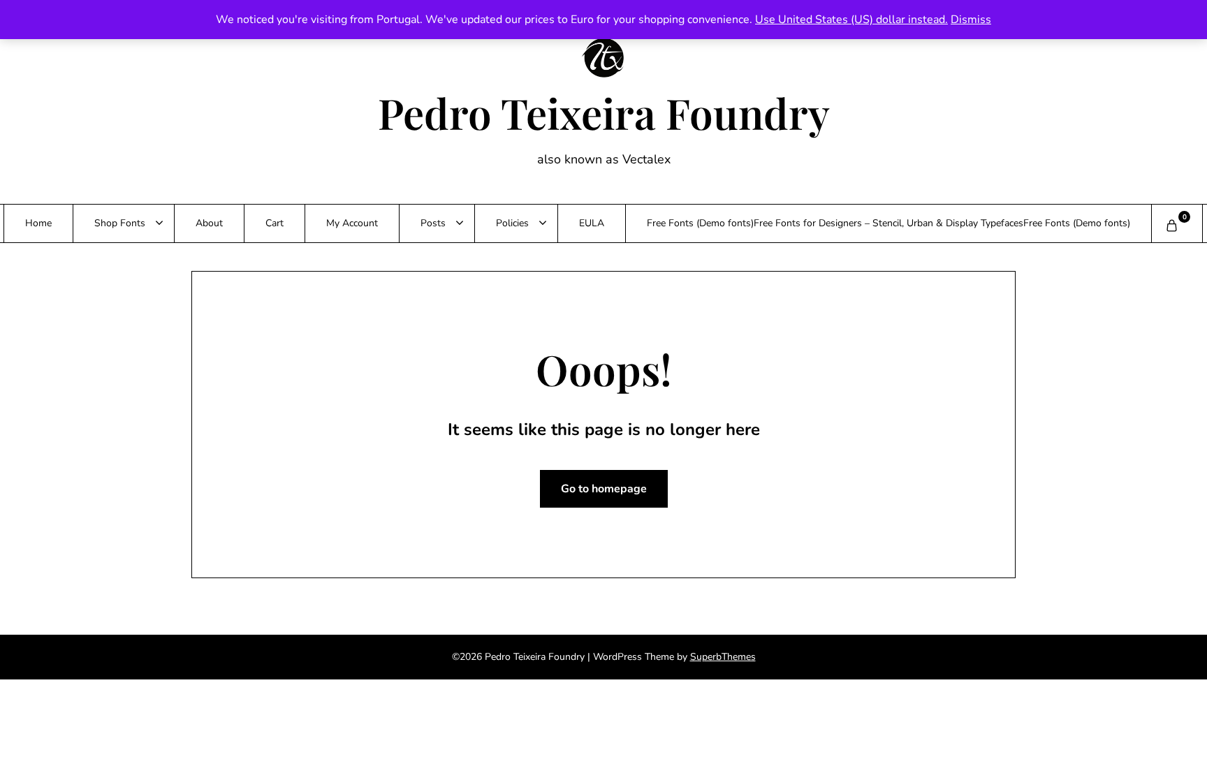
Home (38, 223)
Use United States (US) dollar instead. (851, 19)
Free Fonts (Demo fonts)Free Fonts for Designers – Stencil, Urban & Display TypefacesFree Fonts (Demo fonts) (888, 223)
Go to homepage (604, 488)
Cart (274, 223)
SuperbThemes (723, 656)
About (209, 223)
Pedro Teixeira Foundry (604, 112)
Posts (433, 223)
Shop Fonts (119, 223)
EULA (591, 223)
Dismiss (971, 19)
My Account (352, 223)
